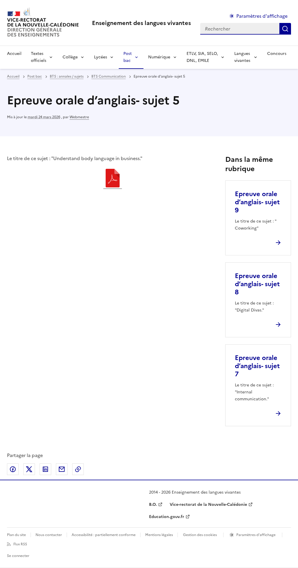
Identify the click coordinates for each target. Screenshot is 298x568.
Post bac (127, 57)
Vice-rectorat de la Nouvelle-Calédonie (208, 504)
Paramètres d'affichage (262, 15)
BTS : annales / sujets (67, 76)
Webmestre (79, 117)
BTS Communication (108, 76)
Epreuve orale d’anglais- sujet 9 (257, 202)
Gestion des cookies (200, 534)
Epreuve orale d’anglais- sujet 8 (257, 284)
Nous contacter (49, 534)
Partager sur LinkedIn (45, 469)
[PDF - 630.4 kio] (112, 179)
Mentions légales (159, 534)
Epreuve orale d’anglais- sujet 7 (257, 366)
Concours (276, 54)
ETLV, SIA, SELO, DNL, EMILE (202, 57)
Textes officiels (38, 57)
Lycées (100, 57)
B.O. (153, 504)
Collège (70, 57)
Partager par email (62, 469)
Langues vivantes (242, 57)
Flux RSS (20, 544)
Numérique (159, 57)
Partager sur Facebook (13, 469)
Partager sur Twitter (29, 469)
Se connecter (18, 555)
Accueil (14, 54)
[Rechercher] (285, 29)
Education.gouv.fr (166, 517)
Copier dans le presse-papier (78, 469)
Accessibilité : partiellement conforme (104, 534)
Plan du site (16, 534)
